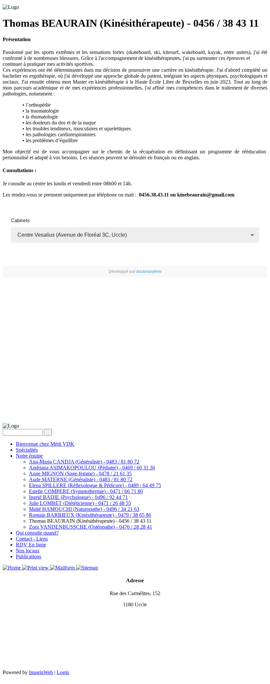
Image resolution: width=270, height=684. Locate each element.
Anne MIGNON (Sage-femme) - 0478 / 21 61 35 (80, 473)
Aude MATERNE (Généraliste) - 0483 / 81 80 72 (80, 479)
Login (63, 672)
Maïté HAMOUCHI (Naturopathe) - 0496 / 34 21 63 (84, 509)
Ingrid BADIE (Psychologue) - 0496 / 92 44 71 (78, 497)
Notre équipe (29, 456)
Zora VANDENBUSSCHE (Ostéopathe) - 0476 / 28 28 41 (90, 527)
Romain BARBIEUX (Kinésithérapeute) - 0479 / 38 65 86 (90, 515)
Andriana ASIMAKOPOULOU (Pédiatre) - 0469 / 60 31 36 (92, 467)
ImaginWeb (41, 672)
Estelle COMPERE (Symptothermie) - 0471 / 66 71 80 (86, 491)
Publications (28, 556)
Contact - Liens (32, 538)
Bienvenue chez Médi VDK (45, 444)
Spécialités (27, 450)
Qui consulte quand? (37, 533)
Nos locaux (28, 550)
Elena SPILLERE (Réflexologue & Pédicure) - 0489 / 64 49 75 (95, 485)
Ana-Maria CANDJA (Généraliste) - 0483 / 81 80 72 (84, 461)
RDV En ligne (31, 544)
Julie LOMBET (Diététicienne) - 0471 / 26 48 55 (80, 503)
